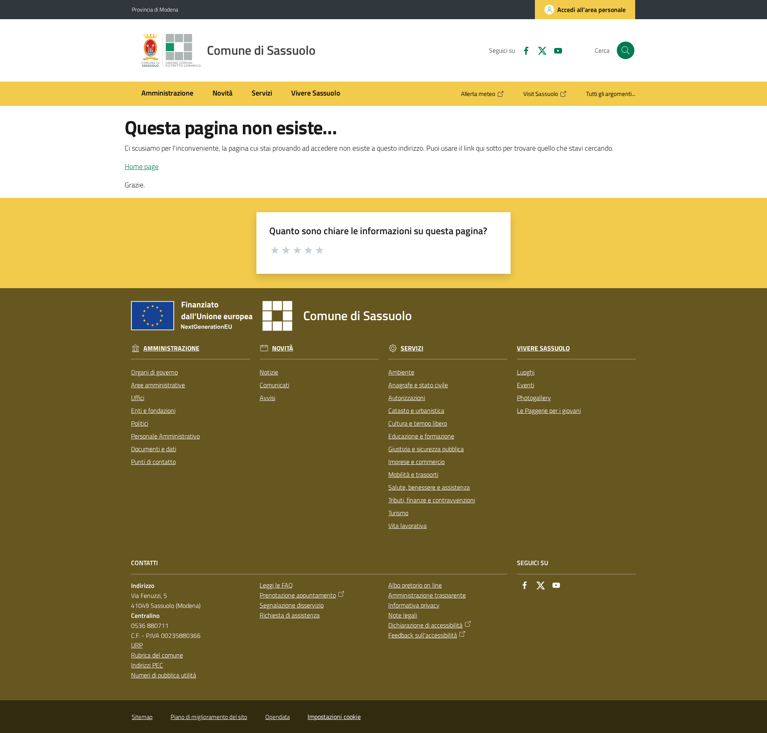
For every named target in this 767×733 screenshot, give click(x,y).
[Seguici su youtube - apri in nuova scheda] (555, 50)
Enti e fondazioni (153, 410)
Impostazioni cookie (334, 716)
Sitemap (142, 716)
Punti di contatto (153, 461)
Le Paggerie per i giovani (549, 410)
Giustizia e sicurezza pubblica (426, 449)
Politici (139, 423)
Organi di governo (154, 372)
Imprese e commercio (416, 461)
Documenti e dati (153, 449)
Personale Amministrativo (165, 436)
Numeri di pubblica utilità (163, 675)
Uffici (137, 397)
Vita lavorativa (407, 525)
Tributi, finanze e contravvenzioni (431, 500)
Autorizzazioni (406, 397)
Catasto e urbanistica (416, 410)
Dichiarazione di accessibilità (425, 625)
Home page (142, 166)
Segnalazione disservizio (292, 605)
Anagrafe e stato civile (418, 385)
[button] (625, 50)
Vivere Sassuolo (543, 348)
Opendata (277, 716)
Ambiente (401, 372)
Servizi (412, 348)
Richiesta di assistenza (290, 615)
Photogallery (534, 397)
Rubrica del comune (157, 655)
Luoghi (526, 372)
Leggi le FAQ (276, 585)
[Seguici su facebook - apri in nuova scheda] (523, 50)
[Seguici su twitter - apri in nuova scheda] (539, 50)
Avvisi (267, 397)
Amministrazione (171, 348)
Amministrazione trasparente (427, 595)
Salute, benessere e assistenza (429, 487)
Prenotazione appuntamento (298, 595)
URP (137, 645)
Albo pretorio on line (415, 585)
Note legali (402, 615)
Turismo (398, 513)
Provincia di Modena (155, 9)
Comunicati (274, 385)
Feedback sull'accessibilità (422, 635)
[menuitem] (167, 94)
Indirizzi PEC (147, 665)
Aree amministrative (158, 385)
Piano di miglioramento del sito (209, 716)
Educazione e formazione (421, 436)
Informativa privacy (413, 605)
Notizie (269, 372)
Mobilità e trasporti (413, 474)
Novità (282, 348)
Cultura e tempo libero (417, 423)
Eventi (525, 385)
